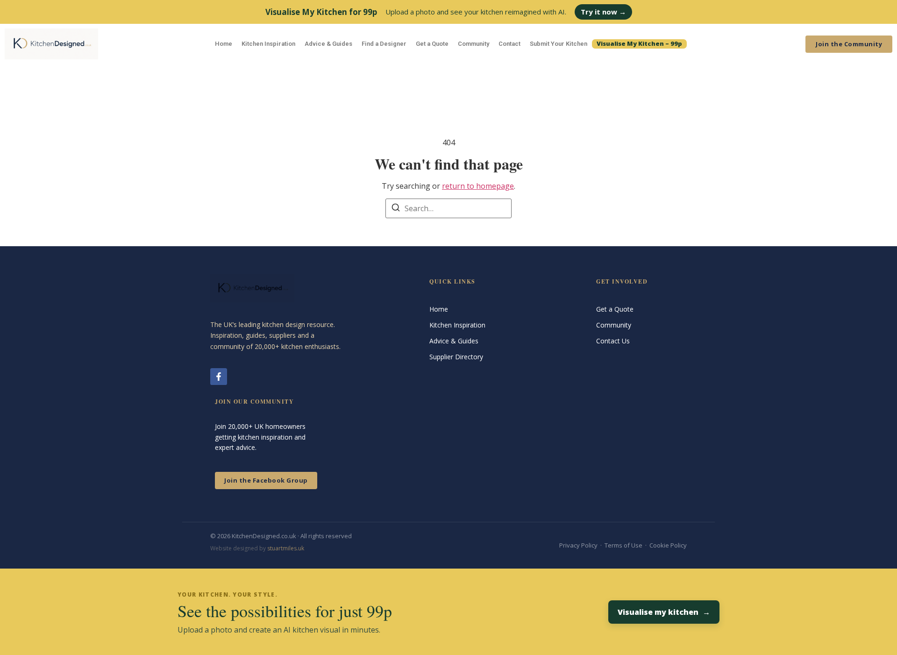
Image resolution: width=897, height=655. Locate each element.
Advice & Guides (328, 43)
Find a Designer (384, 43)
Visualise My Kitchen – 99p (639, 43)
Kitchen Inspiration (268, 43)
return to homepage (478, 186)
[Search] (396, 209)
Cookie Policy (668, 545)
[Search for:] (448, 208)
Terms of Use (623, 545)
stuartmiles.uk (285, 548)
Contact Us (613, 340)
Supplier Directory (456, 356)
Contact (509, 43)
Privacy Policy (578, 545)
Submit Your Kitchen (558, 43)
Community (473, 43)
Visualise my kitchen (664, 612)
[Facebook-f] (218, 376)
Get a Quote (432, 43)
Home (223, 43)
